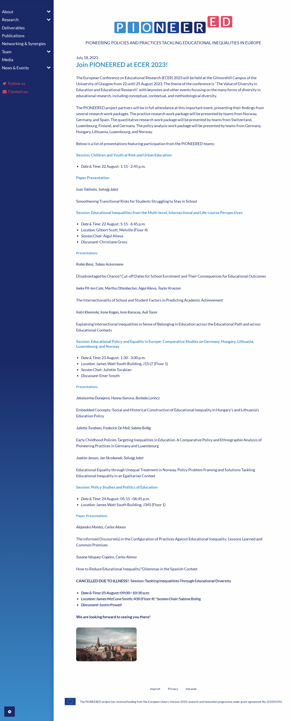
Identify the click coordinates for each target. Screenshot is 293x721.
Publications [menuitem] (13, 35)
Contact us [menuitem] (17, 91)
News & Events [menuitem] (15, 67)
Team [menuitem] (7, 51)
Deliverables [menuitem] (13, 27)
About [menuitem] (7, 11)
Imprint (155, 689)
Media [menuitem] (7, 59)
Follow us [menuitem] (16, 83)
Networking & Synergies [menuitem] (24, 43)
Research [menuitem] (10, 19)
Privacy (173, 689)
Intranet (191, 689)
